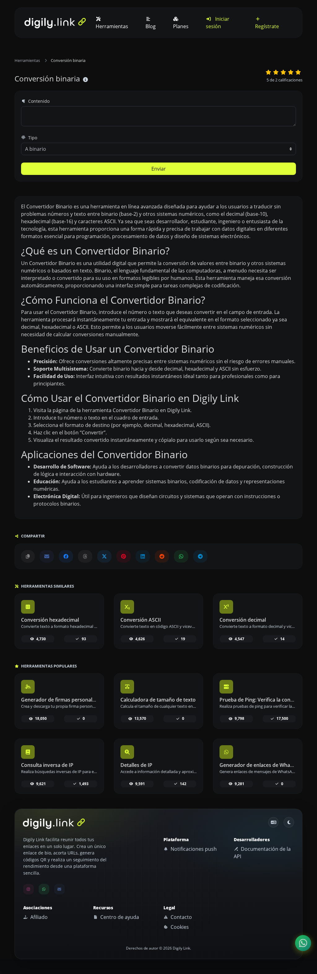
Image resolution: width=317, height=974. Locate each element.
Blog (150, 26)
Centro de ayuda (119, 917)
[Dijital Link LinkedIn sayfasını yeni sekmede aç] (143, 556)
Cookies (179, 927)
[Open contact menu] (303, 943)
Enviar (158, 168)
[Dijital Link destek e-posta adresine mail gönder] (47, 556)
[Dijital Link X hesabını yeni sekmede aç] (104, 556)
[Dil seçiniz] (273, 822)
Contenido (38, 101)
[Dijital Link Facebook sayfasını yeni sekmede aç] (66, 556)
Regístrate (267, 26)
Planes (181, 26)
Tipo (32, 138)
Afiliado (38, 917)
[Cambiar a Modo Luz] (289, 822)
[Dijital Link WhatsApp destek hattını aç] (181, 556)
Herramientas (112, 26)
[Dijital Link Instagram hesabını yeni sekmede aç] (28, 889)
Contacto (180, 917)
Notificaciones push (193, 849)
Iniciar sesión (217, 22)
